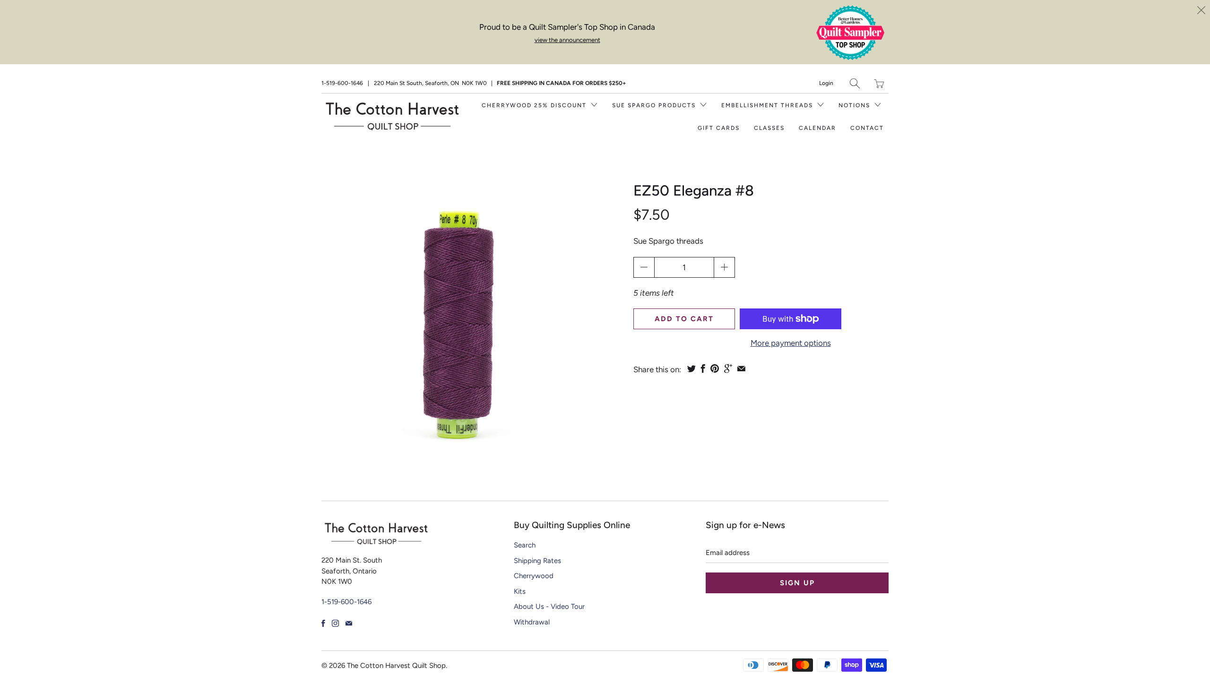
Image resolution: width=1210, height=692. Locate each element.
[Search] (854, 83)
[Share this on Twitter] (691, 368)
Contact (867, 128)
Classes (769, 128)
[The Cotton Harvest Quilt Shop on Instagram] (335, 623)
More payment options (791, 343)
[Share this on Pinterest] (714, 368)
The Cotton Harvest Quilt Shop (396, 665)
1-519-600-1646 (342, 83)
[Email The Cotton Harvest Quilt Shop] (349, 623)
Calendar (817, 128)
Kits (520, 591)
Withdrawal (532, 622)
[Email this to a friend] (741, 368)
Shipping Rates (537, 560)
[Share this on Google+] (728, 368)
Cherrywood (533, 576)
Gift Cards (719, 128)
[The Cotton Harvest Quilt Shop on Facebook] (323, 623)
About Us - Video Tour (549, 606)
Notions (855, 105)
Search (525, 545)
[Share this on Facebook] (703, 368)
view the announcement (567, 39)
